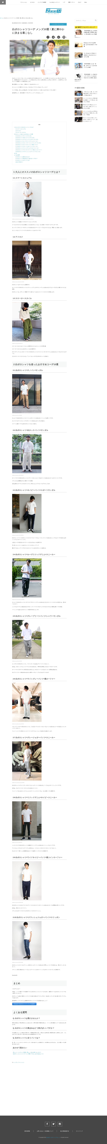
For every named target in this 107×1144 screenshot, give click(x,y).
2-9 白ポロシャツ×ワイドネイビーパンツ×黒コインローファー (29, 149)
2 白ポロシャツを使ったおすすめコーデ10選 (23, 134)
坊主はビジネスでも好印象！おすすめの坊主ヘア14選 (90, 44)
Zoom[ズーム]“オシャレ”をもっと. (53, 1137)
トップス (54, 24)
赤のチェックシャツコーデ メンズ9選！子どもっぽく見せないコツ (28, 1053)
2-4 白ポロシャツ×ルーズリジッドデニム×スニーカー (27, 141)
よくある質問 (17, 155)
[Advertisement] (39, 108)
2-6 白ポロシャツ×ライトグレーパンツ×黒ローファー (27, 144)
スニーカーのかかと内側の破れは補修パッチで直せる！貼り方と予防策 (90, 100)
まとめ (15, 153)
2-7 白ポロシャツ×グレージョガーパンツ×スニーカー (27, 146)
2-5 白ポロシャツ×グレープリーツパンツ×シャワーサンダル (28, 142)
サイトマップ (79, 1131)
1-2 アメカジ (18, 130)
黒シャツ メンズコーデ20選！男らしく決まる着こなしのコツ (27, 1052)
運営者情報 (27, 1131)
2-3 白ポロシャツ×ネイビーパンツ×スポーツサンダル (27, 139)
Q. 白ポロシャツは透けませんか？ (23, 156)
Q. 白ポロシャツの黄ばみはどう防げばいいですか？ (26, 158)
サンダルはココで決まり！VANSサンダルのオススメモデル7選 (90, 55)
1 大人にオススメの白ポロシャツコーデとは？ (24, 127)
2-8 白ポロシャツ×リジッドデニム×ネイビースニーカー (27, 148)
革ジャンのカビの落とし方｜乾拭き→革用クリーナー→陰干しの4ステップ (90, 119)
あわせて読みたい (19, 162)
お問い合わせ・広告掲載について (45, 1131)
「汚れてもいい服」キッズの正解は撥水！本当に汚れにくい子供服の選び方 (90, 93)
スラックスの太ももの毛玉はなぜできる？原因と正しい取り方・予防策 (90, 113)
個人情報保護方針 (64, 1131)
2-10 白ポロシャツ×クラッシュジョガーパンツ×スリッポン (28, 151)
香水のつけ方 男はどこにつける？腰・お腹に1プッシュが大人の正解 (90, 106)
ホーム (1, 18)
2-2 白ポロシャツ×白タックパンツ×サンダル (25, 137)
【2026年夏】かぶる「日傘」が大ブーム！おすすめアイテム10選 (90, 65)
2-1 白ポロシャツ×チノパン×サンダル (23, 135)
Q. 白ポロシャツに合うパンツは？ (23, 160)
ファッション (60, 24)
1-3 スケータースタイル (21, 132)
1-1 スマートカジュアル (21, 129)
